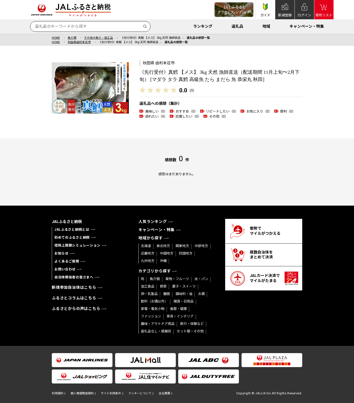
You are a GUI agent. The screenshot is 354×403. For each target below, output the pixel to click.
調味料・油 (184, 294)
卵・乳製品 (149, 294)
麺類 (166, 294)
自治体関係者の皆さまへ (73, 277)
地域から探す (150, 238)
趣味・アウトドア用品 (158, 324)
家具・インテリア (180, 316)
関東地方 (182, 246)
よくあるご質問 (66, 261)
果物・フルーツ (177, 279)
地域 (266, 26)
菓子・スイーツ (184, 286)
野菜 (163, 286)
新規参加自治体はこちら (74, 287)
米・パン (201, 279)
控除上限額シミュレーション (77, 245)
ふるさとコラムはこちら (74, 298)
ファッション (151, 316)
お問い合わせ (65, 269)
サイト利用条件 (111, 393)
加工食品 (147, 286)
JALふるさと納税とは (71, 229)
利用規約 (57, 393)
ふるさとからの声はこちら (76, 308)
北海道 (146, 246)
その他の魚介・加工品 (98, 38)
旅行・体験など (192, 324)
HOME (56, 38)
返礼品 (237, 26)
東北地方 (163, 246)
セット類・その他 (190, 331)
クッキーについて (139, 393)
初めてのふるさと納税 (72, 237)
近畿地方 (147, 253)
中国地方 (166, 253)
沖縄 (163, 261)
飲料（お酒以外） (154, 301)
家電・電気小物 (152, 309)
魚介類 (72, 38)
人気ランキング (152, 221)
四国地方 (185, 253)
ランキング (202, 26)
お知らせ (61, 253)
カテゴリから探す (154, 271)
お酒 (201, 294)
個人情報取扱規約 (82, 393)
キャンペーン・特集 (306, 26)
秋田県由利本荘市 (79, 42)
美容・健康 (178, 309)
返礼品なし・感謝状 (156, 331)
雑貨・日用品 (183, 301)
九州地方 (147, 261)
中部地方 (201, 246)
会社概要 (164, 393)
